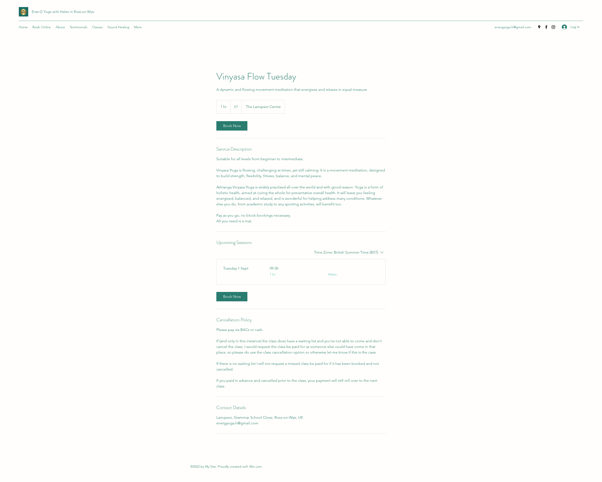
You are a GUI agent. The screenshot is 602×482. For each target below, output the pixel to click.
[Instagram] (553, 27)
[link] (231, 126)
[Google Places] (539, 27)
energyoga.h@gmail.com (513, 27)
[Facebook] (546, 27)
